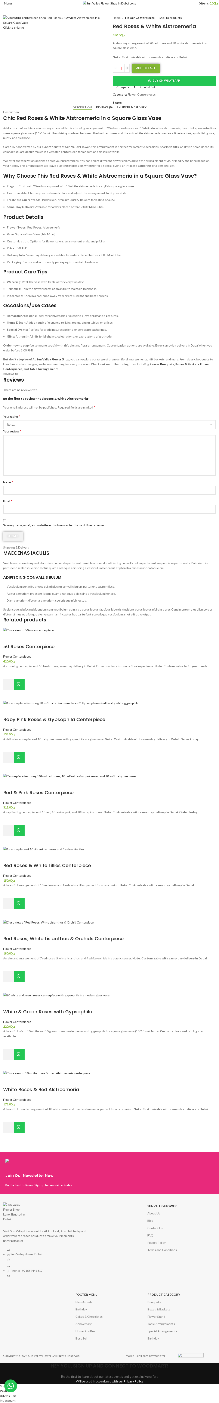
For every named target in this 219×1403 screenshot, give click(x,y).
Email (7, 501)
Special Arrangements (162, 1331)
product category (164, 1294)
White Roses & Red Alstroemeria (41, 1089)
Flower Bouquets (162, 364)
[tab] (82, 107)
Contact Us (155, 1228)
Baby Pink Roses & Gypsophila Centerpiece (54, 719)
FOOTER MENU (86, 1294)
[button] (164, 81)
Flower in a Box (85, 1331)
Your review (12, 431)
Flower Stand (156, 1316)
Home (117, 17)
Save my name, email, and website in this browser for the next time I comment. (55, 525)
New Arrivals (83, 1302)
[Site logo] (109, 3)
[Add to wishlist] (8, 674)
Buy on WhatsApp (166, 80)
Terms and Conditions (162, 1250)
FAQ (150, 1235)
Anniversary (83, 1324)
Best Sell (81, 1338)
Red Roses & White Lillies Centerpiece (47, 865)
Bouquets (154, 1302)
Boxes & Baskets (187, 364)
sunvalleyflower (162, 1206)
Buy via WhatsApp (19, 684)
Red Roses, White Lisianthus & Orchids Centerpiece (63, 938)
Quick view (8, 695)
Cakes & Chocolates (89, 1316)
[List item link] (47, 1264)
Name (8, 482)
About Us (153, 1213)
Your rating (11, 416)
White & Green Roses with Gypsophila (47, 1011)
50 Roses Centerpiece (29, 646)
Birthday (81, 1309)
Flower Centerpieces (140, 17)
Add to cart (145, 68)
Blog (150, 1220)
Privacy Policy (156, 1242)
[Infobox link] (56, 1173)
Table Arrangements (44, 369)
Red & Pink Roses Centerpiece (38, 792)
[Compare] (8, 638)
